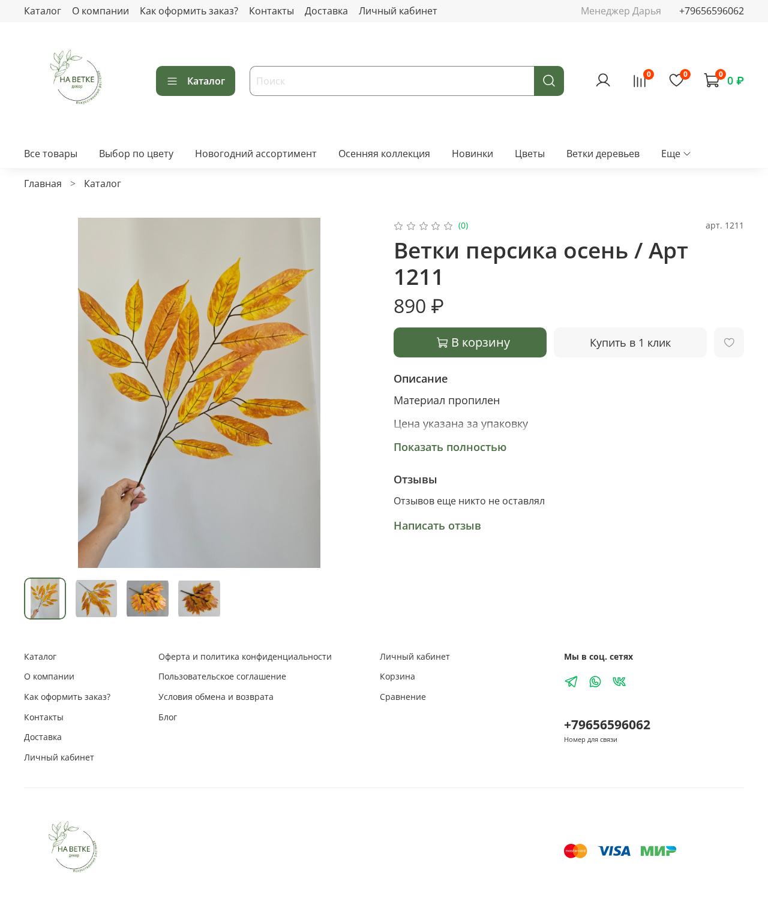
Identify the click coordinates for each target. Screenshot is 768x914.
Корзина (397, 676)
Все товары (50, 153)
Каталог (42, 10)
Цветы (530, 153)
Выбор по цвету (136, 153)
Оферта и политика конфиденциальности (245, 656)
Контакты (271, 10)
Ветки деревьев (603, 153)
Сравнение (403, 696)
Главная (43, 183)
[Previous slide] (43, 392)
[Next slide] (355, 392)
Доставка (326, 10)
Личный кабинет (398, 10)
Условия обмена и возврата (216, 696)
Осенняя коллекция (384, 153)
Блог (167, 717)
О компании (100, 10)
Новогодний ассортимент (256, 153)
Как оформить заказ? (189, 10)
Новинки (472, 153)
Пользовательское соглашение (222, 676)
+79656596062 (711, 10)
